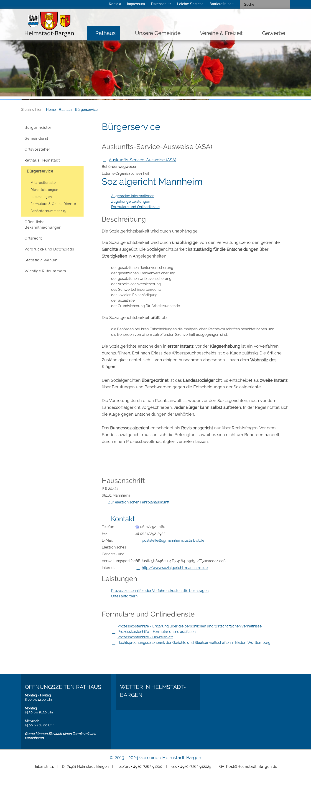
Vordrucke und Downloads (49, 249)
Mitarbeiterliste (43, 182)
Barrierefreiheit (221, 4)
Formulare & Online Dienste (53, 204)
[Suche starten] (284, 4)
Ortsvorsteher (37, 149)
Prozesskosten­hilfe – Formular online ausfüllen (156, 631)
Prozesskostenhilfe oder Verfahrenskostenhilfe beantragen (160, 591)
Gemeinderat (36, 138)
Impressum (136, 4)
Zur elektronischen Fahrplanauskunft (138, 502)
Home (51, 109)
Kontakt (115, 4)
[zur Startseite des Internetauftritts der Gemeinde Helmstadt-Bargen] (48, 25)
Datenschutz (161, 4)
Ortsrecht (33, 238)
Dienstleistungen (44, 190)
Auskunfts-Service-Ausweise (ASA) (142, 159)
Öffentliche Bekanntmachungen (43, 225)
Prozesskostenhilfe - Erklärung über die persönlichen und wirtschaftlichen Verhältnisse (189, 626)
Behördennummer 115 (48, 211)
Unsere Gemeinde (158, 33)
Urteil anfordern (124, 596)
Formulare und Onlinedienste (135, 207)
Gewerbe (273, 33)
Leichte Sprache (190, 4)
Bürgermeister (38, 127)
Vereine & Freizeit (221, 33)
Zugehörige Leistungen (130, 201)
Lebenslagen (41, 197)
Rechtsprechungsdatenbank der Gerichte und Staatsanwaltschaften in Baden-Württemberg (193, 642)
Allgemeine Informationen (132, 196)
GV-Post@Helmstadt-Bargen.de (248, 766)
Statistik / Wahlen (41, 260)
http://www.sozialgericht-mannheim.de (175, 568)
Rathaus (105, 33)
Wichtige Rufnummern (45, 271)
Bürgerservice (86, 109)
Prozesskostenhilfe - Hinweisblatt (145, 637)
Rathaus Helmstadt (42, 160)
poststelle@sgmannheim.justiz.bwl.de (173, 540)
